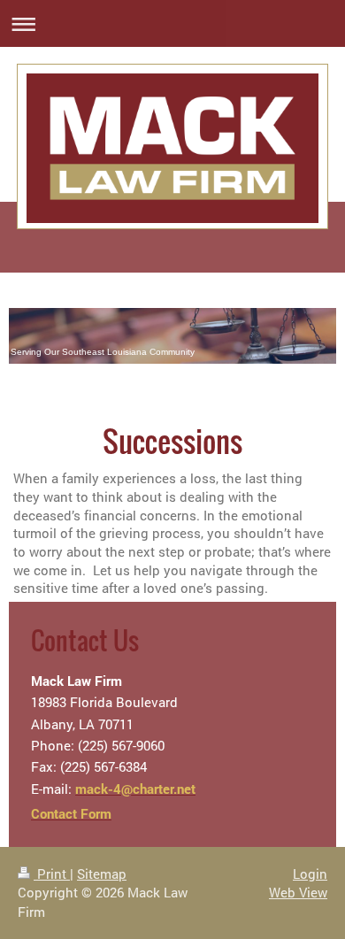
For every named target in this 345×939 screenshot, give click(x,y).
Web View (298, 892)
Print (52, 873)
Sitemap (101, 873)
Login (310, 873)
